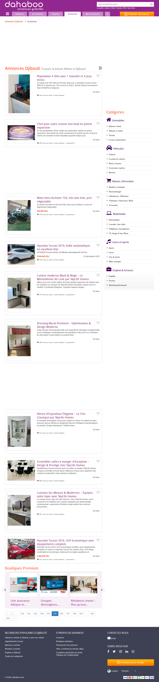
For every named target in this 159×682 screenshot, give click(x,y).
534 (48, 614)
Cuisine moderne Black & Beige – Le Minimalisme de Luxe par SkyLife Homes (63, 277)
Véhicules (118, 148)
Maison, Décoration (123, 181)
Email (113, 638)
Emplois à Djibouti (12, 653)
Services (112, 281)
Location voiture (103, 8)
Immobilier (118, 120)
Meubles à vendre (12, 649)
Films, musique (115, 261)
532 (35, 614)
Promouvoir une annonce (67, 645)
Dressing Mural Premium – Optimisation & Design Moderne (64, 325)
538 (74, 614)
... (17, 614)
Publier (138, 14)
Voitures (112, 154)
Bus (133, 8)
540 (92, 614)
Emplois (112, 276)
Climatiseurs (114, 196)
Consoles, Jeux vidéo (117, 224)
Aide (58, 649)
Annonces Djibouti (14, 21)
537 (68, 614)
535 (55, 614)
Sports (111, 248)
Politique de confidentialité (67, 655)
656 (8, 618)
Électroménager (115, 192)
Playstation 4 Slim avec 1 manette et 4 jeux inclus (64, 78)
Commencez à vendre (132, 662)
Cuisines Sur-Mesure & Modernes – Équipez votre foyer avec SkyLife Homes (65, 494)
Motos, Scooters (115, 163)
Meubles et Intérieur (117, 187)
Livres (111, 252)
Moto (113, 8)
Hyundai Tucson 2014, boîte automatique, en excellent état (64, 247)
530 (22, 614)
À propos (60, 638)
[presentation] (5, 590)
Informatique (114, 220)
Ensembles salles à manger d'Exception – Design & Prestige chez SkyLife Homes (63, 463)
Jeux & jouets (114, 257)
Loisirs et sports (120, 242)
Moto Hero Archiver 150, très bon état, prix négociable (64, 199)
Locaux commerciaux (117, 140)
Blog (81, 649)
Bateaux (112, 172)
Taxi (129, 8)
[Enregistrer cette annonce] (98, 75)
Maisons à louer (115, 126)
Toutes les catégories (14, 656)
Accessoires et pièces (117, 168)
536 (61, 614)
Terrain (112, 135)
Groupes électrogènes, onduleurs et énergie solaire (50, 603)
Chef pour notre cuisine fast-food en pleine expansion (64, 125)
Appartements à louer (14, 641)
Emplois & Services (123, 270)
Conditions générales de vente (69, 653)
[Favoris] (107, 14)
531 (29, 614)
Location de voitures (117, 159)
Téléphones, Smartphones (119, 229)
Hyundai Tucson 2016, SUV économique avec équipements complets (65, 542)
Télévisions (124, 196)
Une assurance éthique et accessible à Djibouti (20, 603)
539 (81, 614)
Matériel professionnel (117, 285)
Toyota (119, 8)
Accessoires (113, 205)
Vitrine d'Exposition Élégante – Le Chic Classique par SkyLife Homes (61, 415)
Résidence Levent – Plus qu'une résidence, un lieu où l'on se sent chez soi (83, 603)
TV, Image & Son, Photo (118, 233)
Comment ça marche (70, 649)
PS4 (124, 8)
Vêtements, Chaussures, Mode (121, 201)
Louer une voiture (36, 638)
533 (42, 614)
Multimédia (119, 214)
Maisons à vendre (116, 131)
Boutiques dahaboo (64, 641)
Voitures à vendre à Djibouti (16, 638)
